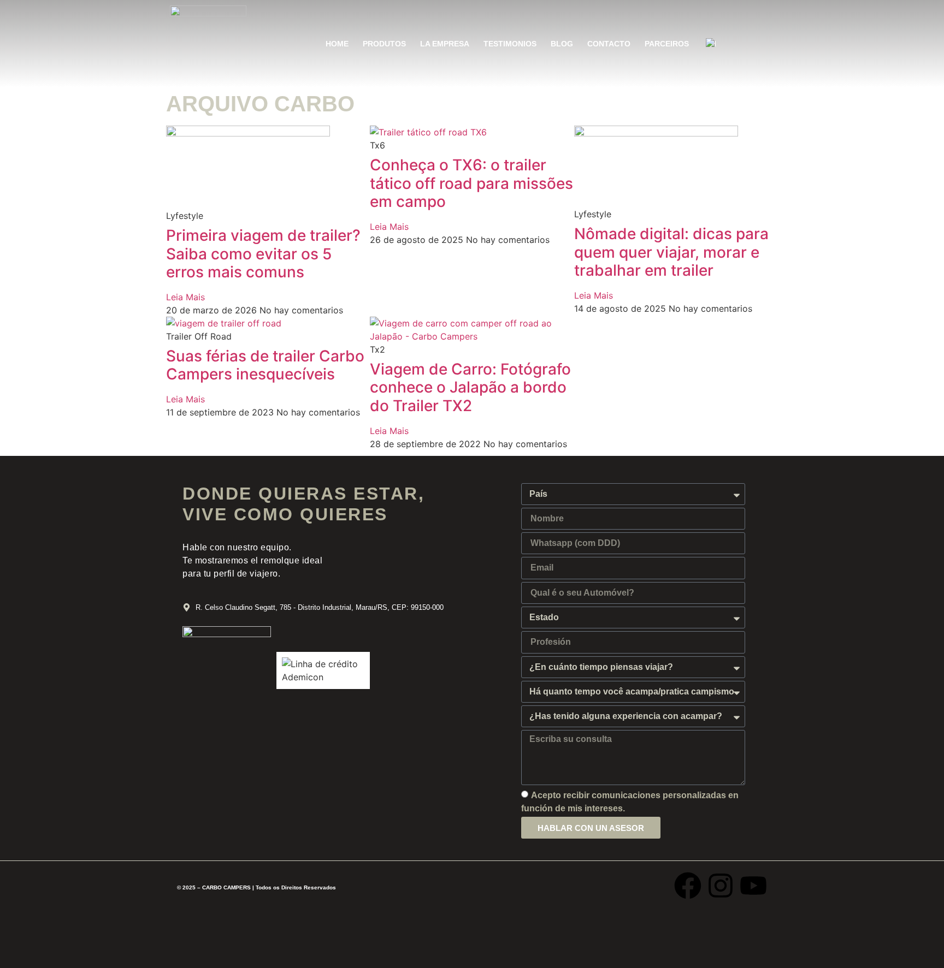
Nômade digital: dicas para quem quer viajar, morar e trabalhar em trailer (671, 252)
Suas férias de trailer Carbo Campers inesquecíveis (265, 365)
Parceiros (667, 43)
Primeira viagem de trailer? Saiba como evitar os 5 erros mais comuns (263, 253)
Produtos (384, 43)
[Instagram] (720, 885)
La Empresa (444, 43)
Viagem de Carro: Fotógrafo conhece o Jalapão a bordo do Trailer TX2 (470, 387)
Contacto (608, 43)
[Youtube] (753, 885)
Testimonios (509, 43)
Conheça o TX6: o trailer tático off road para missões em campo (471, 183)
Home (337, 43)
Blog (562, 43)
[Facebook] (687, 885)
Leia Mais (185, 297)
